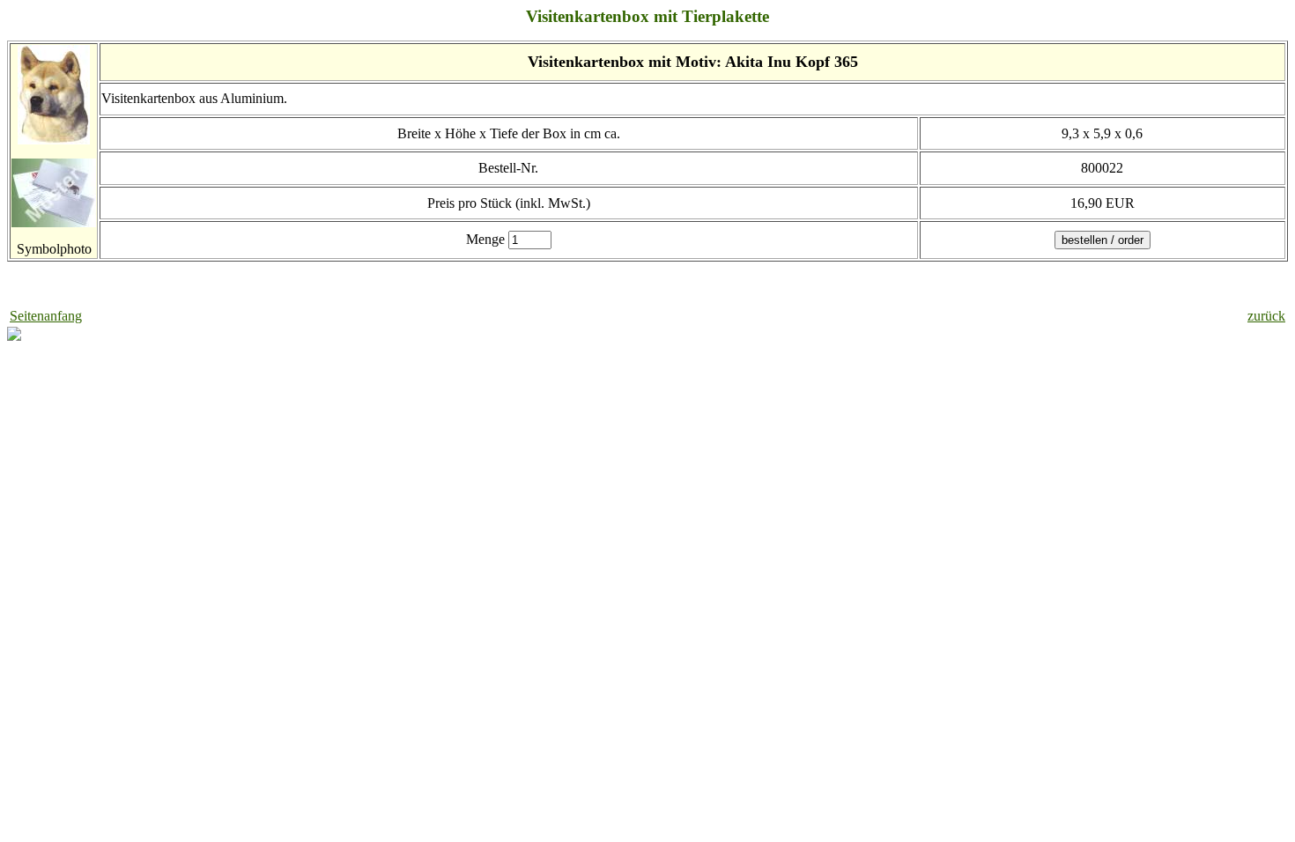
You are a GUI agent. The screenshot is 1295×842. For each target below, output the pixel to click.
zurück (1266, 315)
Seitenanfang (46, 315)
